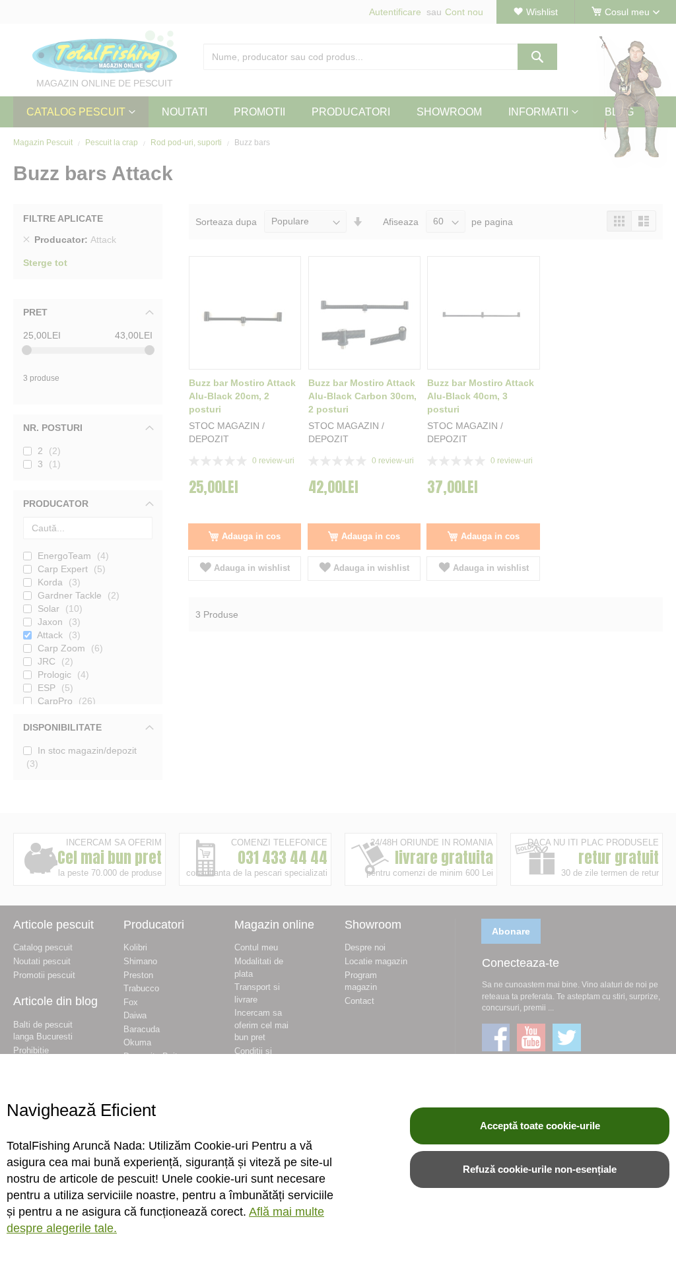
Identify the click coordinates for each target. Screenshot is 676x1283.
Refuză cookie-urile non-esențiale (540, 1169)
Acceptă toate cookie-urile (540, 1125)
